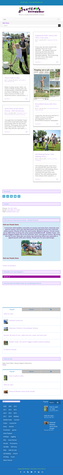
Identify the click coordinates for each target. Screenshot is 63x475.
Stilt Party (23, 114)
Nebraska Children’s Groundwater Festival (23, 328)
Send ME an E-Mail (13, 210)
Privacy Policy (34, 468)
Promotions (13, 443)
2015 (10, 413)
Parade (5, 443)
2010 (15, 406)
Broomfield (50, 108)
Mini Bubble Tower (21, 113)
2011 (4, 410)
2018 (10, 416)
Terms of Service (42, 468)
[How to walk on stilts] (5, 376)
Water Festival (7, 460)
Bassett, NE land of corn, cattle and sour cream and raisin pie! (25, 335)
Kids (4, 440)
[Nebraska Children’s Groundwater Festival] (6, 328)
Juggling (13, 437)
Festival (11, 426)
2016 (15, 413)
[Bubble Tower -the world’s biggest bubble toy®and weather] (6, 342)
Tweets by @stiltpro (9, 266)
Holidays (6, 437)
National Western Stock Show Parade (22, 391)
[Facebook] (3, 196)
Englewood (49, 40)
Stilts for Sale (13, 450)
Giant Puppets (7, 433)
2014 (4, 413)
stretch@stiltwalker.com (36, 2)
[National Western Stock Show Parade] (6, 391)
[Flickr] (7, 196)
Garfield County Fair (16, 320)
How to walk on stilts (12, 78)
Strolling (6, 457)
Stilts (13, 81)
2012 (10, 410)
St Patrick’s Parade (10, 349)
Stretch (15, 453)
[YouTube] (15, 196)
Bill (6, 80)
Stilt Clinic (9, 81)
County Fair (12, 423)
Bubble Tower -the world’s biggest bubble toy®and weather (29, 342)
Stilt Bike (6, 447)
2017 (4, 416)
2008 (4, 406)
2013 (15, 410)
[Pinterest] (19, 196)
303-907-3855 (12, 208)
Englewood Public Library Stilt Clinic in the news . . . (46, 36)
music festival (12, 440)
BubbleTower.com (12, 212)
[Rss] (11, 196)
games (14, 430)
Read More (7, 99)
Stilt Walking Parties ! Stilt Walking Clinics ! (44, 155)
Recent (31, 309)
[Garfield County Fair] (6, 320)
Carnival (16, 420)
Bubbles (16, 416)
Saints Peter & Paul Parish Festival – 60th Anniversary (14, 110)
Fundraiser (6, 430)
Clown (5, 423)
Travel (13, 457)
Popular (12, 309)
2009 (10, 406)
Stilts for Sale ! (9, 314)
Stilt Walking (38, 160)
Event (5, 426)
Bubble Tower (7, 420)
